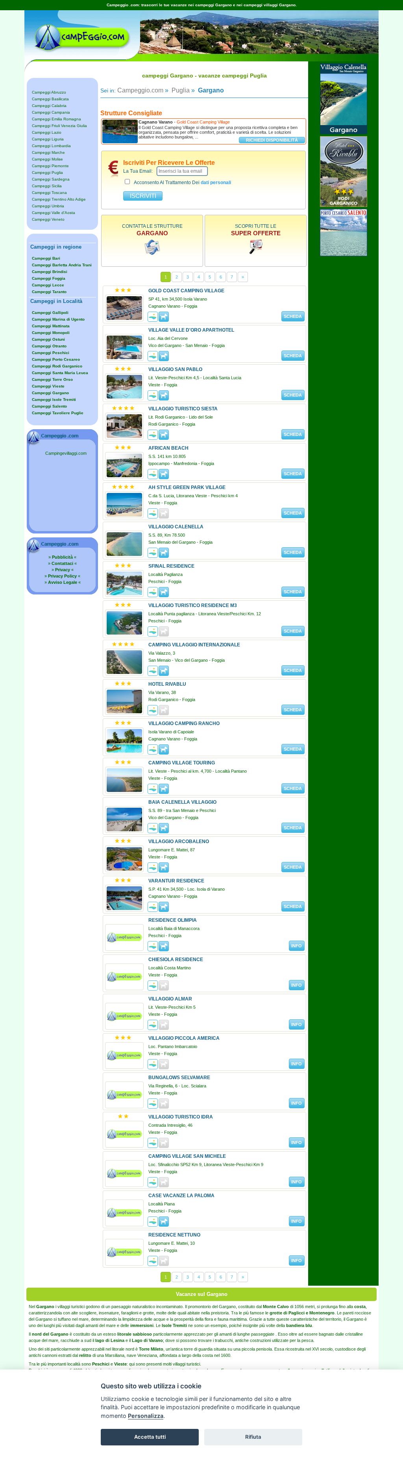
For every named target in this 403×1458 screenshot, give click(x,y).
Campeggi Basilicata (50, 99)
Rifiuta (253, 1437)
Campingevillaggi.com (66, 453)
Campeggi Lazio (46, 132)
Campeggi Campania (51, 112)
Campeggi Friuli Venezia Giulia (59, 126)
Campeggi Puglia (47, 172)
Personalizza (145, 1415)
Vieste (120, 1364)
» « (62, 557)
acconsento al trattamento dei (182, 182)
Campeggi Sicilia (47, 186)
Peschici (100, 1364)
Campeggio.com (140, 90)
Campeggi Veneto (48, 219)
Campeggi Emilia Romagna (56, 119)
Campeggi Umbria (48, 206)
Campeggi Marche (48, 152)
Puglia (180, 90)
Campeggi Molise (47, 159)
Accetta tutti (150, 1437)
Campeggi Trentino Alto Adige (59, 199)
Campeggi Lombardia (51, 146)
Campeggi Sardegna (51, 179)
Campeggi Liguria (48, 139)
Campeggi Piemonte (50, 166)
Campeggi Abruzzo (49, 92)
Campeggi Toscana (49, 192)
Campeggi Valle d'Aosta (53, 212)
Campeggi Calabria (49, 105)
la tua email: (138, 171)
